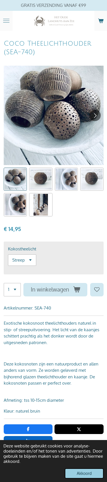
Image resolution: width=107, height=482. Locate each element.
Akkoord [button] (84, 473)
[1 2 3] (12, 289)
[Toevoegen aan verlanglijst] (97, 289)
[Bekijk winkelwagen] (100, 21)
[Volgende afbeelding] (95, 115)
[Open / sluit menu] (6, 21)
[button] (15, 179)
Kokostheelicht (22, 249)
